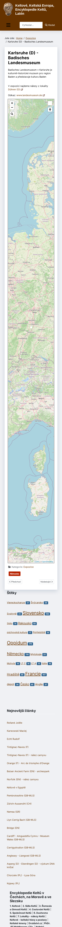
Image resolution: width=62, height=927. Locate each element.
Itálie (44, 663)
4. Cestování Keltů (39, 909)
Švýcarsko (37, 602)
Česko (24, 684)
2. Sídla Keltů (30, 905)
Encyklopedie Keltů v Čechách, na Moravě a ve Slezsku (30, 897)
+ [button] (12, 103)
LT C (23, 663)
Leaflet (36, 561)
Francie (33, 674)
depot (10, 684)
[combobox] (31, 25)
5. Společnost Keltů (20, 912)
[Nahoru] (57, 922)
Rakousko (25, 623)
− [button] (12, 107)
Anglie (39, 684)
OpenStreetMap (47, 561)
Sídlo (9, 623)
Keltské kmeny (18, 923)
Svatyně (12, 613)
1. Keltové (15, 905)
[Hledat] (12, 114)
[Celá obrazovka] (50, 103)
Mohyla (11, 663)
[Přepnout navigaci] (8, 25)
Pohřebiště (39, 632)
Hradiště (13, 674)
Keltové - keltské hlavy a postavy (28, 919)
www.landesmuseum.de (29, 95)
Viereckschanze (16, 602)
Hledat (51, 25)
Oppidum (17, 643)
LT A (33, 663)
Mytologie (36, 654)
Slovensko (33, 613)
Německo (14, 573)
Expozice (29, 566)
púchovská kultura (17, 632)
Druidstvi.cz (35, 923)
